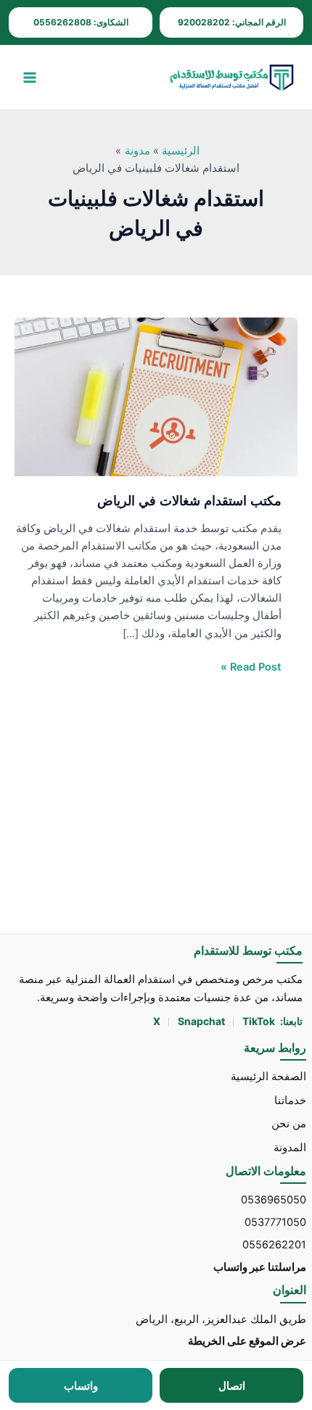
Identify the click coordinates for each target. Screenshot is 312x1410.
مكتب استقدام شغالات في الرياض (189, 500)
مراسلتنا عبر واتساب (259, 1266)
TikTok (258, 1021)
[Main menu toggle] (30, 77)
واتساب (81, 1386)
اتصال (231, 1386)
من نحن (288, 1123)
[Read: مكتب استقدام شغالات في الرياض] (156, 396)
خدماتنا (290, 1099)
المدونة (290, 1147)
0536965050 (273, 1199)
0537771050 (275, 1222)
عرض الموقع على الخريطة (247, 1341)
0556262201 (274, 1244)
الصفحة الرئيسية (268, 1076)
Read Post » (251, 665)
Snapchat (202, 1021)
